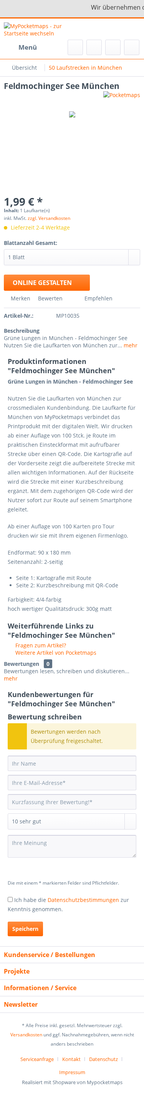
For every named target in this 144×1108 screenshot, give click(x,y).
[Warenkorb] (131, 47)
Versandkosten (26, 1034)
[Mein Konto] (113, 47)
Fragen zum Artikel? (40, 645)
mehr (129, 345)
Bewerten (50, 298)
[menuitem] (20, 47)
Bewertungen (21, 663)
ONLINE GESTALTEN (42, 282)
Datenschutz (103, 1059)
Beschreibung (22, 330)
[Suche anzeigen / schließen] (75, 47)
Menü (27, 47)
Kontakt (71, 1059)
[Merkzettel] (94, 47)
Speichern (25, 928)
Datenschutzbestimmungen (83, 899)
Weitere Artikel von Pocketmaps (55, 652)
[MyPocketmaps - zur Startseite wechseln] (38, 29)
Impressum (72, 1072)
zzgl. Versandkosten (49, 218)
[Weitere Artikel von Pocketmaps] (121, 98)
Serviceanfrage (37, 1059)
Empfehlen (98, 298)
